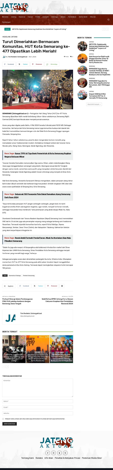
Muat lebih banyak (93, 104)
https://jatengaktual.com (27, 316)
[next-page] (7, 366)
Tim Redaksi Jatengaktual (17, 56)
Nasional (61, 352)
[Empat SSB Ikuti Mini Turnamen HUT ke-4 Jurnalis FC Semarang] (82, 95)
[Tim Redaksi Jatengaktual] (4, 56)
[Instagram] (53, 453)
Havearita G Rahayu (15, 275)
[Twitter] (65, 453)
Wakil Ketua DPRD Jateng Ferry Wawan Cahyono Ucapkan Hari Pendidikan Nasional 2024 (57, 301)
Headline (6, 37)
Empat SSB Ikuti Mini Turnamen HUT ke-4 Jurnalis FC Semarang (98, 96)
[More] (62, 286)
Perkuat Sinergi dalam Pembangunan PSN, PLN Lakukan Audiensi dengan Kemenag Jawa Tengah (17, 301)
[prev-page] (3, 366)
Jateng (14, 37)
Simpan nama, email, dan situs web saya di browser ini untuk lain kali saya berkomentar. (35, 419)
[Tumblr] (59, 453)
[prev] (103, 29)
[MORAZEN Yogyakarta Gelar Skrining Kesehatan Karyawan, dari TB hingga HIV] (82, 83)
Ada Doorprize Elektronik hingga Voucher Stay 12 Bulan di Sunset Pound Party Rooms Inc (38, 358)
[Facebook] (48, 453)
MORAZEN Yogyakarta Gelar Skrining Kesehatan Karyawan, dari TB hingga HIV (99, 84)
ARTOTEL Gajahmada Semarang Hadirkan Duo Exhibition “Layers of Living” (39, 29)
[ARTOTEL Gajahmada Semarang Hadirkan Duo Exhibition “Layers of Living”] (14, 349)
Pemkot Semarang (29, 275)
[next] (107, 29)
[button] (108, 19)
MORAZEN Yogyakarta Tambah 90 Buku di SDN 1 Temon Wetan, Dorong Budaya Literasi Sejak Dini (61, 358)
